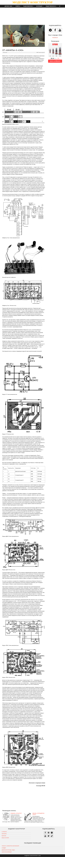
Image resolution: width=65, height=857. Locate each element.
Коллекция (39, 6)
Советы (17, 6)
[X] (48, 836)
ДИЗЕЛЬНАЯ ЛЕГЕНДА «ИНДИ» (8, 849)
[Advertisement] (32, 15)
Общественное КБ (51, 6)
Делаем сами (8, 6)
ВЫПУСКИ (4, 835)
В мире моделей (41, 52)
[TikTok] (52, 836)
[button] (13, 6)
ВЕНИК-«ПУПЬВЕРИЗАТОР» (38, 814)
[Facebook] (55, 30)
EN (55, 37)
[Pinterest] (48, 832)
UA (57, 37)
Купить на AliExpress (55, 61)
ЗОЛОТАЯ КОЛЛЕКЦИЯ (7, 851)
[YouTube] (60, 30)
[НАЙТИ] (59, 6)
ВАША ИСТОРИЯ (5, 837)
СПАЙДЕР (4, 847)
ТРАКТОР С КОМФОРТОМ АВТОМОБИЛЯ (10, 845)
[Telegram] (50, 30)
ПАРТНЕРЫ (4, 833)
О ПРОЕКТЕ (4, 831)
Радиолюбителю (28, 6)
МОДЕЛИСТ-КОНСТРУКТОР (32, 2)
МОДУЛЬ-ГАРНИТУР (16, 813)
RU (53, 37)
